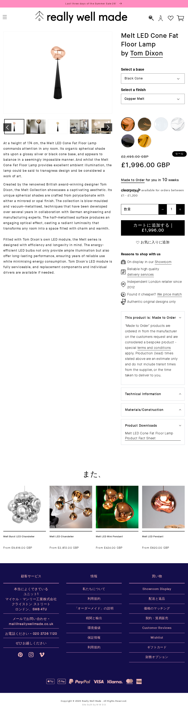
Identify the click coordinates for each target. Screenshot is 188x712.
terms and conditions (154, 348)
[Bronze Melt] (144, 124)
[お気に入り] (171, 18)
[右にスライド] (108, 127)
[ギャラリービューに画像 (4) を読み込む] (79, 126)
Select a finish (133, 89)
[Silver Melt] (178, 124)
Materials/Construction (144, 410)
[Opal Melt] (161, 124)
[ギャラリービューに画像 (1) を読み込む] (14, 126)
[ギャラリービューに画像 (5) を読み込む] (101, 126)
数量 (127, 209)
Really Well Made (91, 701)
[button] (5, 17)
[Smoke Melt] (128, 141)
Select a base (132, 69)
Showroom (163, 262)
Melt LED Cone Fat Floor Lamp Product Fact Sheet (149, 435)
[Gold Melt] (144, 141)
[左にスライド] (7, 127)
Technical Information (143, 394)
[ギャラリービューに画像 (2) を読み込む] (36, 126)
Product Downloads (141, 426)
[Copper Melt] (128, 124)
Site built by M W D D (94, 705)
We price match (169, 294)
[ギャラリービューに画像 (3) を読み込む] (58, 126)
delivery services (140, 274)
